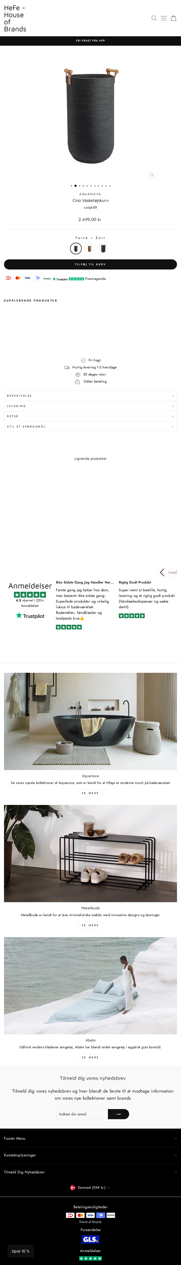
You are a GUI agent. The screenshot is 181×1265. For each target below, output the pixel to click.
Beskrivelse (19, 396)
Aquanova (90, 194)
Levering (16, 406)
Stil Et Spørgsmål (26, 426)
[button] (173, 572)
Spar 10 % (21, 1251)
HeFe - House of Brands (15, 18)
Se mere (90, 793)
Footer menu (14, 1138)
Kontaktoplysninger (20, 1155)
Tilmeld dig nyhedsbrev (24, 1172)
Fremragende (95, 278)
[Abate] (90, 985)
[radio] (76, 248)
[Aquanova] (90, 721)
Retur (13, 416)
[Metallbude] (90, 853)
